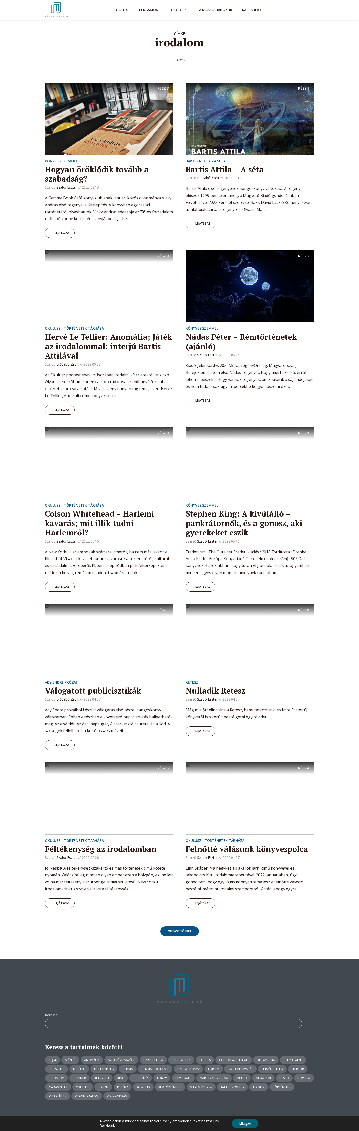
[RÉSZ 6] (250, 639)
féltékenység (104, 1069)
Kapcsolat (252, 9)
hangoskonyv (188, 1069)
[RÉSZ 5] (109, 798)
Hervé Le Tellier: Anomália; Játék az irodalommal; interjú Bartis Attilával (108, 346)
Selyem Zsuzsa (201, 1087)
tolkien (258, 1087)
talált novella (232, 1087)
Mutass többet (179, 931)
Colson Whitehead (233, 1060)
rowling (143, 1087)
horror (298, 1069)
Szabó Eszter (66, 187)
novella (303, 1078)
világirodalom (86, 1096)
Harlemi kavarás (240, 1069)
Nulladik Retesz (215, 690)
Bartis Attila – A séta (225, 169)
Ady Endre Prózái (61, 682)
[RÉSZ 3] (109, 118)
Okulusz (179, 9)
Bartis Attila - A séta (206, 161)
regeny (103, 1087)
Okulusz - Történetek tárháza (74, 328)
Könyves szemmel (61, 161)
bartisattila (181, 1060)
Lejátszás (62, 233)
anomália (91, 1060)
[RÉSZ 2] (250, 286)
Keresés (51, 1015)
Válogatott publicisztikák (93, 690)
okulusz (82, 1087)
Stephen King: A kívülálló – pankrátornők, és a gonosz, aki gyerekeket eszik (244, 523)
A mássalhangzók (215, 9)
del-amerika (266, 1060)
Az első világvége (121, 1060)
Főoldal (121, 9)
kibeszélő (102, 1078)
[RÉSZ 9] (109, 286)
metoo (242, 1078)
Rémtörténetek (170, 1087)
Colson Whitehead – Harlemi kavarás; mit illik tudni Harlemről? (99, 523)
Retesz (192, 682)
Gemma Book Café (155, 1069)
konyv (162, 1078)
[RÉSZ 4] (250, 798)
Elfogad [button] (245, 1123)
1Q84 (52, 1060)
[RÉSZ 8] (109, 463)
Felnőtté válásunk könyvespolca (247, 849)
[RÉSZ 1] (250, 118)
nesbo (284, 1078)
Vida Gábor (57, 1096)
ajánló (70, 1060)
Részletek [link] (107, 1125)
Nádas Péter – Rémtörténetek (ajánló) (241, 341)
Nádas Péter (58, 1087)
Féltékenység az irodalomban (101, 849)
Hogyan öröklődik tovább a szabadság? (97, 174)
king (120, 1078)
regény (122, 1087)
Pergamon (148, 9)
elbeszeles (56, 1069)
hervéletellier (272, 1069)
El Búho (79, 1069)
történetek (282, 1087)
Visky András (117, 1096)
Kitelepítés (140, 1078)
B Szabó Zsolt (208, 177)
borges (205, 1060)
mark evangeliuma (214, 1078)
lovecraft (183, 1078)
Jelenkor (79, 1078)
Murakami (263, 1078)
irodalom (56, 1078)
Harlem (213, 1069)
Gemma (127, 1069)
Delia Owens (293, 1060)
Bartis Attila (153, 1060)
